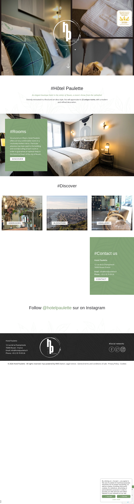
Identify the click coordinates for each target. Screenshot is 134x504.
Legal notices (71, 364)
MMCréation (60, 364)
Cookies (123, 364)
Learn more (116, 499)
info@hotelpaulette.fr (108, 271)
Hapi (43, 364)
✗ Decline (123, 496)
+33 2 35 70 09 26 (107, 274)
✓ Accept (108, 496)
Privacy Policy (113, 364)
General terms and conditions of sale (92, 364)
